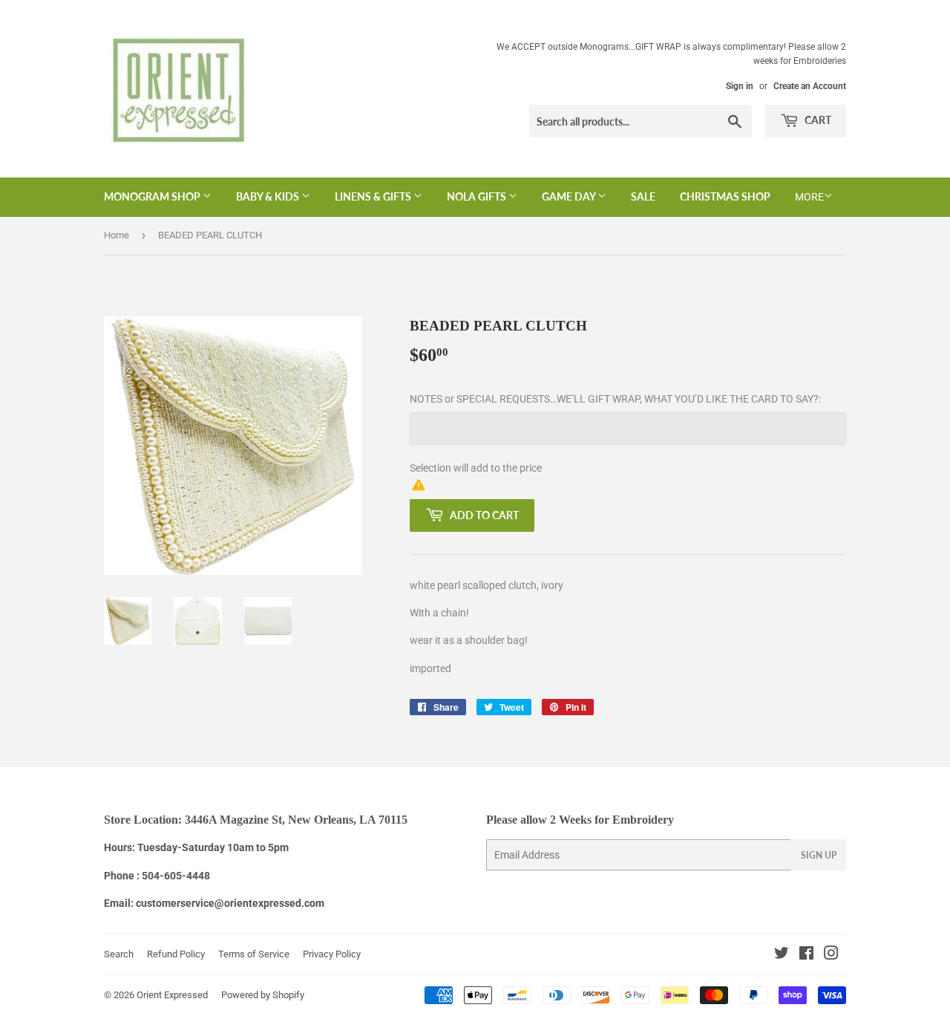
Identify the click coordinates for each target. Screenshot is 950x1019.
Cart (816, 120)
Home (116, 235)
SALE (643, 196)
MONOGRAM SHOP (153, 196)
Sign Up (818, 855)
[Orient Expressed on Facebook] (806, 955)
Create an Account (809, 86)
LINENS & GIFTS (374, 196)
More (809, 197)
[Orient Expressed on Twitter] (781, 955)
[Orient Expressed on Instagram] (831, 955)
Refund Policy (176, 954)
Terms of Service (253, 954)
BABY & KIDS (268, 196)
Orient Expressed (172, 994)
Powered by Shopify (262, 994)
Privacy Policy (332, 954)
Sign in (739, 86)
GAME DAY (569, 196)
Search (119, 954)
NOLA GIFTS (477, 196)
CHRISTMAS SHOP (725, 196)
